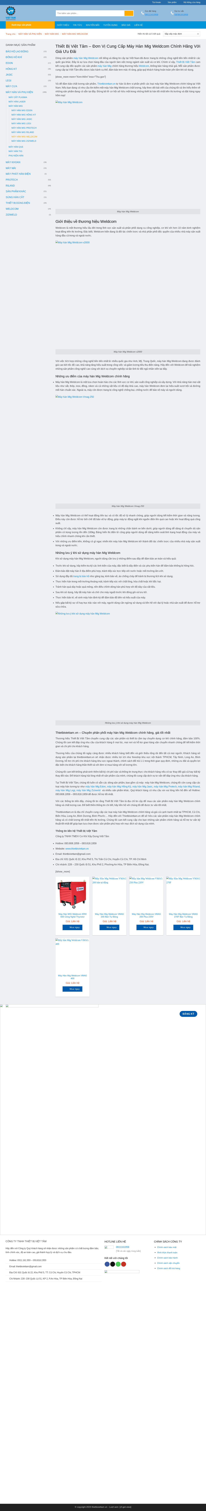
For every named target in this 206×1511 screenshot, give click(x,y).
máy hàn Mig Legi (65, 790)
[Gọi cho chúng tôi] (118, 1264)
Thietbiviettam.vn (106, 83)
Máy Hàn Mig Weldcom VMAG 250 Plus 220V (146, 915)
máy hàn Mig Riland (189, 786)
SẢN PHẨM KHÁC (16, 191)
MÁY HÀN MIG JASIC (21, 119)
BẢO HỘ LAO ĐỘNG (17, 51)
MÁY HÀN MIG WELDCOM (24, 136)
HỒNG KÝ (11, 69)
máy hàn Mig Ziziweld (88, 790)
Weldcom (144, 66)
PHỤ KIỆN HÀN (16, 155)
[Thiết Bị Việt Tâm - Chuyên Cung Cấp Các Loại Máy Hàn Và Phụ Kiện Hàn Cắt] (28, 13)
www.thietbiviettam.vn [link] (77, 848)
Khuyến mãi (92, 25)
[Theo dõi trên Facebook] (107, 1264)
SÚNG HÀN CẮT (15, 197)
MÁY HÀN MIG (52, 34)
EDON (9, 63)
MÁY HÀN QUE (16, 147)
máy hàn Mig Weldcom (85, 58)
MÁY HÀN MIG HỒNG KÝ (23, 115)
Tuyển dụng (110, 25)
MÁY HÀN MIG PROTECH (23, 128)
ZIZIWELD (11, 214)
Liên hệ (138, 25)
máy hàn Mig (104, 66)
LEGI (8, 80)
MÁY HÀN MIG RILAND (22, 132)
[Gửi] (129, 13)
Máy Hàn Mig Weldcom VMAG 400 (72, 977)
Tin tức (77, 25)
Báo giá (126, 25)
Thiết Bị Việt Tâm (185, 62)
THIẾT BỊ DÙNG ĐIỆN (18, 203)
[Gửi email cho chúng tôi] (112, 1264)
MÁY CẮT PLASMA (18, 97)
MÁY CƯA (11, 86)
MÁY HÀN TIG (15, 151)
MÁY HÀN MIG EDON (21, 110)
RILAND (10, 185)
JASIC (9, 74)
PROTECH (12, 179)
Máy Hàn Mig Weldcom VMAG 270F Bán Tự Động (183, 915)
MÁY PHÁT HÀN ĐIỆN (18, 174)
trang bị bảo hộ (81, 576)
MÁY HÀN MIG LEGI (21, 123)
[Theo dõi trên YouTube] (123, 1264)
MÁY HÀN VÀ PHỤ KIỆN (30, 34)
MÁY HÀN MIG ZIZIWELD (23, 141)
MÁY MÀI (11, 168)
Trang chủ (10, 34)
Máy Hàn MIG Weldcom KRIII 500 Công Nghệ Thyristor (73, 915)
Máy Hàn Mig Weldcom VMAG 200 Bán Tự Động (109, 915)
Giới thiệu (63, 25)
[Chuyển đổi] (49, 51)
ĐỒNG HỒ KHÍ (14, 57)
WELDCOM (12, 209)
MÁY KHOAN (13, 162)
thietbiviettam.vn (99, 1507)
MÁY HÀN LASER (17, 101)
